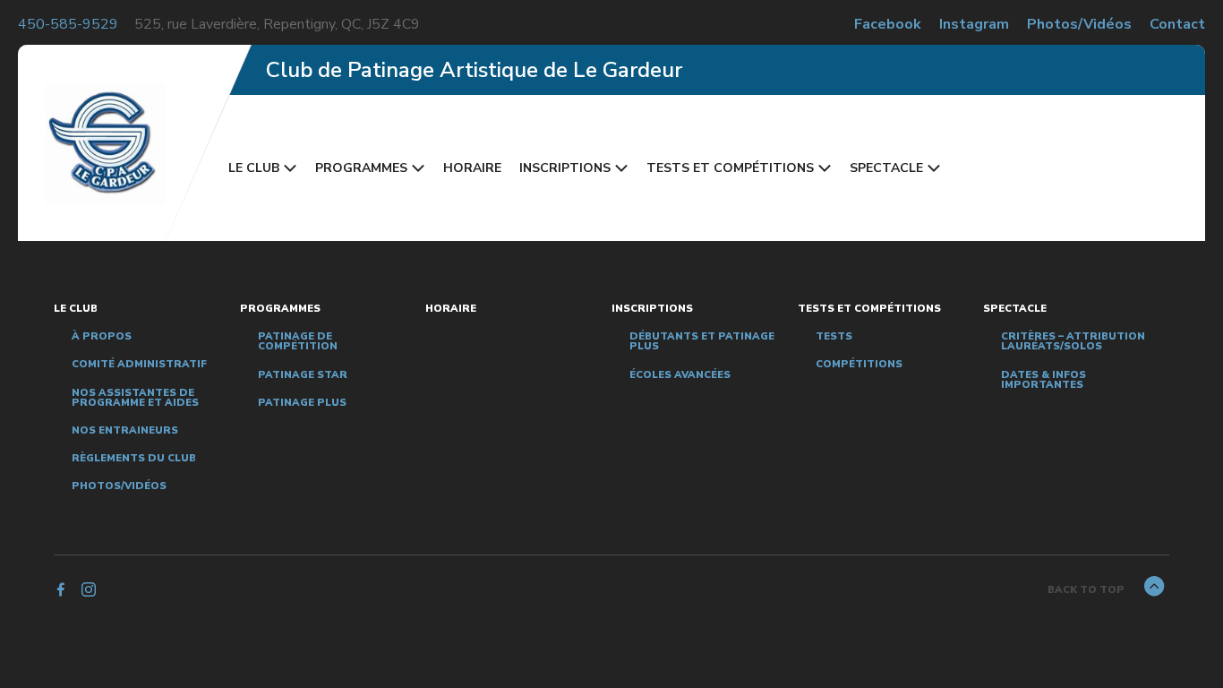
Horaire (472, 167)
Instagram (974, 24)
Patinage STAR (302, 375)
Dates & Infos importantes (1043, 380)
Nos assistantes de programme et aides (135, 398)
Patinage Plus (302, 403)
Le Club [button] (253, 167)
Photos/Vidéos (1079, 24)
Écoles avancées (680, 375)
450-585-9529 (68, 24)
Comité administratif (139, 364)
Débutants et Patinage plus (701, 341)
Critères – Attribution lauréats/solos (1073, 341)
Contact (1177, 24)
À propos (102, 336)
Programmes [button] (361, 167)
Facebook (887, 24)
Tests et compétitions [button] (730, 167)
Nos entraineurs (125, 430)
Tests (834, 336)
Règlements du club (134, 458)
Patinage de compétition (298, 341)
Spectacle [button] (886, 167)
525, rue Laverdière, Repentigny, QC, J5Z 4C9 (277, 24)
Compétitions (859, 364)
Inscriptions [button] (565, 167)
